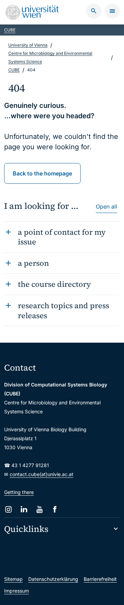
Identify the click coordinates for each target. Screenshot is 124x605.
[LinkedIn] (24, 509)
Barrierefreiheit (100, 579)
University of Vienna (28, 45)
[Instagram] (8, 509)
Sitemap (13, 579)
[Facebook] (55, 509)
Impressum (16, 591)
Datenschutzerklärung (53, 579)
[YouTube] (39, 509)
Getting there (19, 492)
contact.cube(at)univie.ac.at (41, 474)
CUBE (10, 29)
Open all (106, 206)
